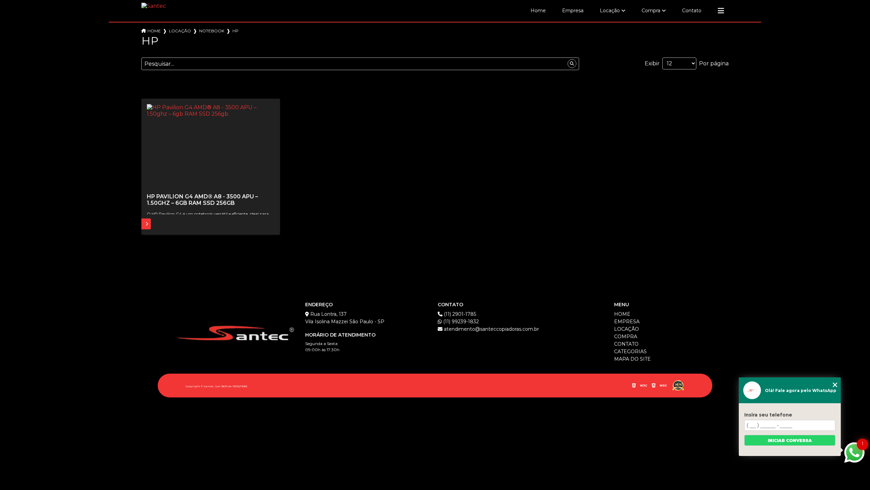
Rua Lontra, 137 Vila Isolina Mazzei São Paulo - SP (344, 318)
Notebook (211, 30)
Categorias (630, 351)
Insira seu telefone (768, 415)
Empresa (573, 10)
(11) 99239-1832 (460, 321)
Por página (714, 63)
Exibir (652, 63)
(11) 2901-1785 (459, 314)
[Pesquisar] (572, 63)
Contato (691, 10)
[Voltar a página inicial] (153, 6)
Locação (610, 10)
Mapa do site (632, 359)
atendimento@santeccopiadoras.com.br (490, 329)
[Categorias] (721, 11)
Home (538, 10)
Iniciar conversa (790, 440)
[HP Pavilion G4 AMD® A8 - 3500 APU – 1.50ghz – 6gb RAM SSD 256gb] (211, 147)
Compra (651, 10)
